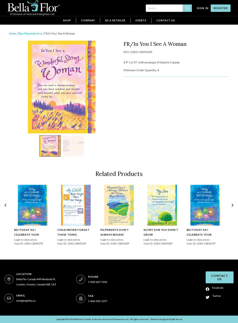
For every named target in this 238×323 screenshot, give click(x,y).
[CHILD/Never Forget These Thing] (75, 205)
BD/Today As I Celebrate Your (26, 232)
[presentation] (5, 205)
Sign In (202, 8)
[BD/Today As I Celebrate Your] (32, 205)
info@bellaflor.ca (26, 300)
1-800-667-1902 (97, 281)
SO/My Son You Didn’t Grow (161, 232)
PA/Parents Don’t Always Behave (114, 232)
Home (12, 33)
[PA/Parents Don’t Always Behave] (119, 205)
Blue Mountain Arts (30, 33)
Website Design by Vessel (166, 319)
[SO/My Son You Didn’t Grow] (162, 205)
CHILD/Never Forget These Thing (73, 232)
